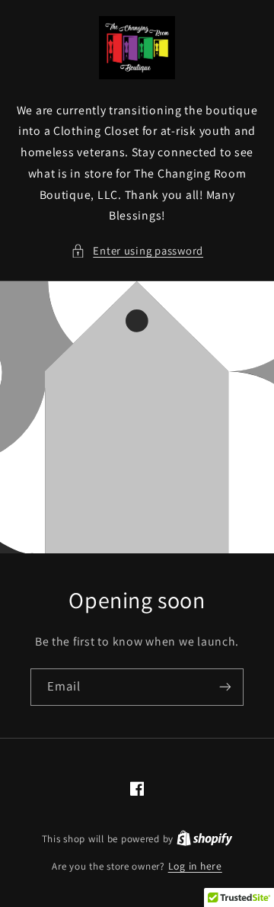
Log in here (195, 866)
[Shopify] (205, 838)
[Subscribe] (225, 687)
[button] (137, 251)
